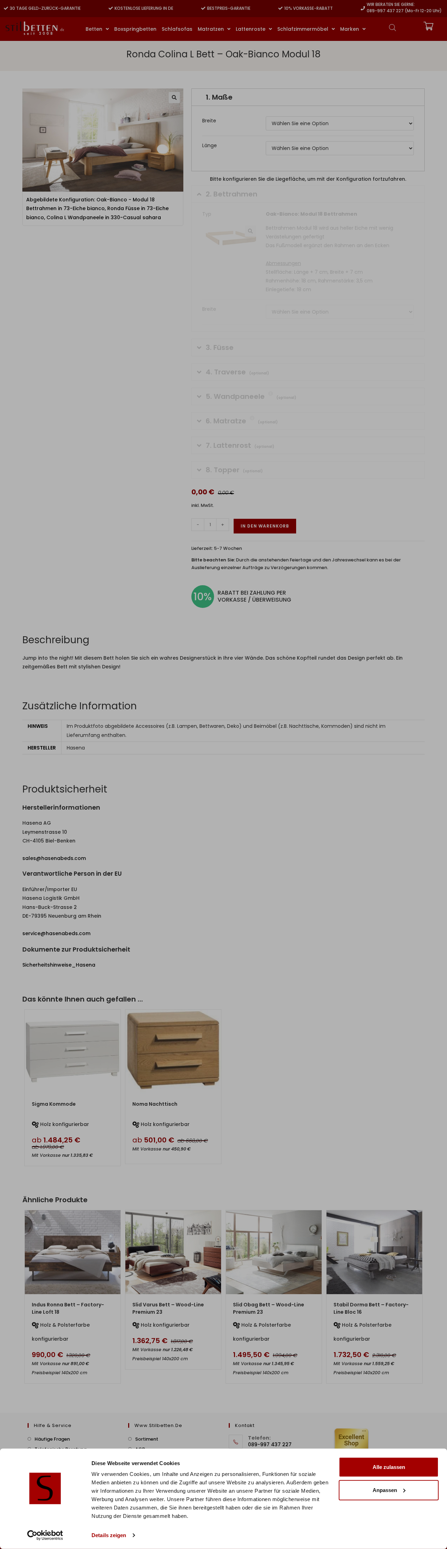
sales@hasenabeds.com (54, 858)
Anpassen (385, 1490)
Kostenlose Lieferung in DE (144, 8)
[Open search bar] (392, 27)
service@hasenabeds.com (56, 933)
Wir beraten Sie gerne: (391, 4)
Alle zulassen (389, 1467)
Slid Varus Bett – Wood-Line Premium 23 (168, 1308)
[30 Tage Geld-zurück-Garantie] (6, 8)
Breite (209, 120)
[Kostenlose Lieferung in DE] (111, 8)
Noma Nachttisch (154, 1103)
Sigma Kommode (54, 1103)
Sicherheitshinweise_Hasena (58, 964)
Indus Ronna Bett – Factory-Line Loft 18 (68, 1308)
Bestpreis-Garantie (228, 8)
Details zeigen (108, 1535)
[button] (174, 97)
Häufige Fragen (52, 1439)
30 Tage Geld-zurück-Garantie (45, 8)
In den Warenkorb (265, 526)
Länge (209, 145)
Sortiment (146, 1439)
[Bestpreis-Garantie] (203, 8)
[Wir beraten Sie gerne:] (363, 8)
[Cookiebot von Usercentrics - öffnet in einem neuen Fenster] (45, 1535)
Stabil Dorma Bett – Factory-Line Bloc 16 (371, 1308)
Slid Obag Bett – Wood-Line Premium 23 (268, 1308)
